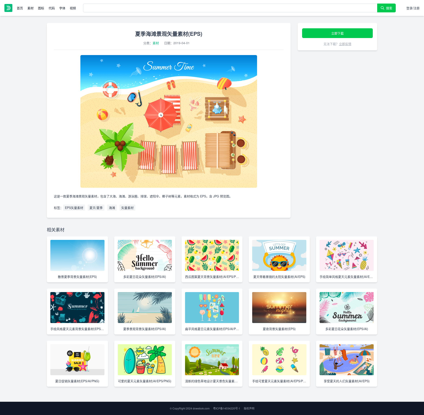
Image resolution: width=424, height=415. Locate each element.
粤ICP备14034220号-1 (226, 408)
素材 (30, 8)
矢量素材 (127, 207)
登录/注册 (413, 8)
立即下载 (337, 33)
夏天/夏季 (96, 207)
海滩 (112, 207)
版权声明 (249, 408)
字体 (62, 8)
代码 (52, 8)
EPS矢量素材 (74, 207)
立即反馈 (345, 44)
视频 (73, 8)
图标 (41, 8)
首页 (20, 8)
